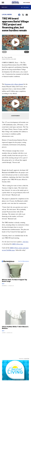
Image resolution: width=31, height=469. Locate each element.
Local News (7, 14)
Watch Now (26, 2)
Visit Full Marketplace (23, 261)
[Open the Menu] (2, 2)
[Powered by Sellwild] (26, 358)
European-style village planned (14, 84)
